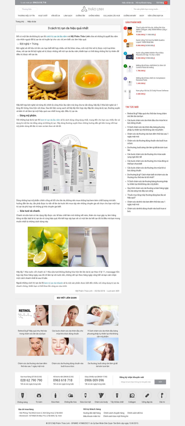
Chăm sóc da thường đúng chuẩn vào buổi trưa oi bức (67, 364)
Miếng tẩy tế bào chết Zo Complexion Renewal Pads (150, 79)
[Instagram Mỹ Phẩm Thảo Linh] (163, 410)
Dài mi (162, 402)
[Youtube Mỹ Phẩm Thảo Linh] (158, 410)
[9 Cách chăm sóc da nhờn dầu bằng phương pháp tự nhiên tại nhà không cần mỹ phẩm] (103, 317)
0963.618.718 (33, 2)
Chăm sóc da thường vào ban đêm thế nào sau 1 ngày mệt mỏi (32, 364)
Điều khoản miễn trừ (91, 416)
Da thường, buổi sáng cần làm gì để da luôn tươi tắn (102, 364)
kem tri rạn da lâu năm (50, 120)
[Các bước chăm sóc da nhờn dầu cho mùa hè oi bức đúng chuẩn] (68, 317)
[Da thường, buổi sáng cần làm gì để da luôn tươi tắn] (103, 350)
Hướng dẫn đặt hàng (92, 413)
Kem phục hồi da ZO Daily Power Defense (152, 91)
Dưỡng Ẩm (80, 16)
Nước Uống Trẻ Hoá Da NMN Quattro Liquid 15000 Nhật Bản (150, 41)
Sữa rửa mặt (85, 402)
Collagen (132, 402)
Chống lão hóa (70, 402)
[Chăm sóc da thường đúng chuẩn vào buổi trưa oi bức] (68, 350)
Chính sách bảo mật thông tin (115, 416)
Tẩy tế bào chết (117, 402)
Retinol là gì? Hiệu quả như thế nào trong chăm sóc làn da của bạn (32, 332)
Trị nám (39, 402)
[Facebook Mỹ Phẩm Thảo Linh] (154, 410)
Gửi (160, 382)
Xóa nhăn (55, 402)
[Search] (164, 9)
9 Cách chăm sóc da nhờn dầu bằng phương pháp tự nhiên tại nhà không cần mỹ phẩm (102, 332)
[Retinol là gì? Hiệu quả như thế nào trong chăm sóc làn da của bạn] (32, 317)
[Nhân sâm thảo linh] (92, 9)
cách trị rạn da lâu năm (56, 36)
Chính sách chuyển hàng (114, 413)
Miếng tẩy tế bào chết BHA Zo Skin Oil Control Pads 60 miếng (151, 66)
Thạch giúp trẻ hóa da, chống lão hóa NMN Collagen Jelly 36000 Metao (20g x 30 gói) (151, 29)
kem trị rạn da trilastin (53, 283)
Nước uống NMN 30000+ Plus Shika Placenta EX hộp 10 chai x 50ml (149, 54)
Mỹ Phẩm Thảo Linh (61, 423)
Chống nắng (22, 402)
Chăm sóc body (101, 402)
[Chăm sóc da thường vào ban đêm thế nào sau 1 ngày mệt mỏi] (32, 350)
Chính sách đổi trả (135, 413)
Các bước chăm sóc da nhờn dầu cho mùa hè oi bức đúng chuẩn (67, 332)
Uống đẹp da (147, 402)
